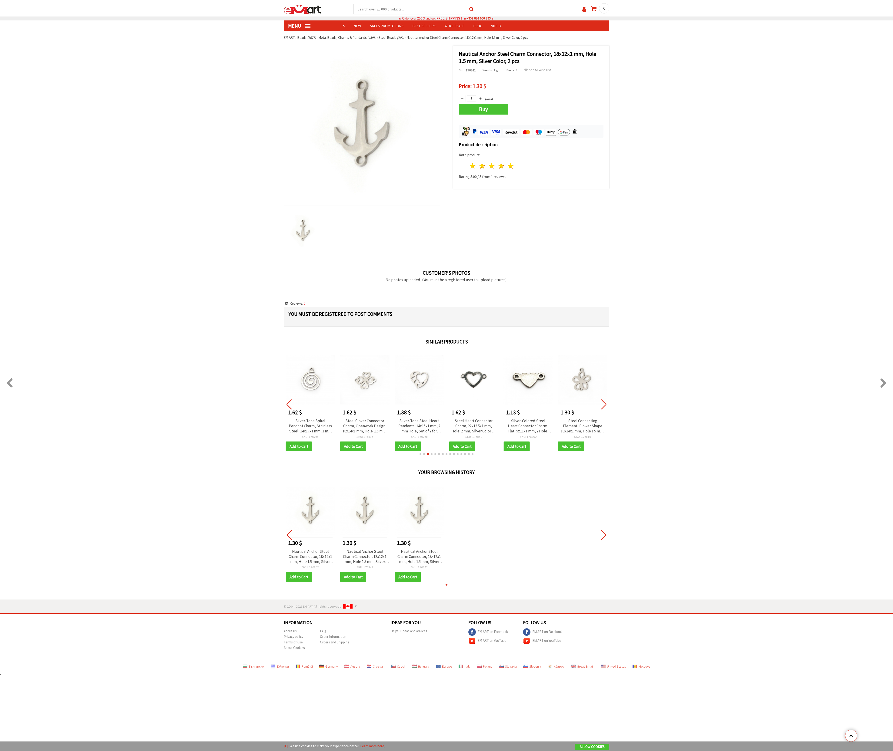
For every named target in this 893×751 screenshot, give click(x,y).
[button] (420, 454)
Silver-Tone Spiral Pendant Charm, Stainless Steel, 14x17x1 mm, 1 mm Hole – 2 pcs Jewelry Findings (310, 426)
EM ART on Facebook (493, 631)
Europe (447, 666)
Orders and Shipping (334, 642)
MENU (295, 26)
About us (290, 631)
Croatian (378, 666)
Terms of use (293, 642)
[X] (286, 746)
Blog (477, 25)
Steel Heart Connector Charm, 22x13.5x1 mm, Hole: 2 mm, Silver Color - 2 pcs (473, 426)
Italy (467, 666)
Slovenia (535, 666)
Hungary (424, 666)
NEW (357, 25)
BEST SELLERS (424, 25)
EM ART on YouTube (492, 640)
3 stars (492, 166)
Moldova (644, 666)
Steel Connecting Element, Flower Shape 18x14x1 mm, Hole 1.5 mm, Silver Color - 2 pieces (582, 426)
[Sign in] (584, 9)
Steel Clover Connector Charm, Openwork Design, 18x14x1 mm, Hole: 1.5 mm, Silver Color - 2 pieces (365, 426)
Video (496, 25)
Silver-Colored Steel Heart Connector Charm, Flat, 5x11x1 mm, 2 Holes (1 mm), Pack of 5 (528, 426)
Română (307, 666)
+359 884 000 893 (478, 18)
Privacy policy (293, 636)
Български (256, 666)
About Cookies (294, 648)
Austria (355, 666)
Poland (488, 666)
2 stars (482, 166)
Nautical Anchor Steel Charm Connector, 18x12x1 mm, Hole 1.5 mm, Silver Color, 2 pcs (310, 556)
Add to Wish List (540, 70)
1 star (473, 166)
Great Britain (585, 666)
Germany (331, 666)
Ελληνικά (283, 666)
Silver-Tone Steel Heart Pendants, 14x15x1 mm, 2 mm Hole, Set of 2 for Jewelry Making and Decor (419, 426)
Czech (401, 666)
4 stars (501, 166)
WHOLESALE (454, 25)
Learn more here (372, 746)
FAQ (323, 631)
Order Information (333, 636)
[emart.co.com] (302, 8)
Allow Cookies (592, 746)
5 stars (511, 166)
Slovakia (511, 666)
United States (616, 666)
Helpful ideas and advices (408, 631)
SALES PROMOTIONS (386, 25)
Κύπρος (559, 666)
